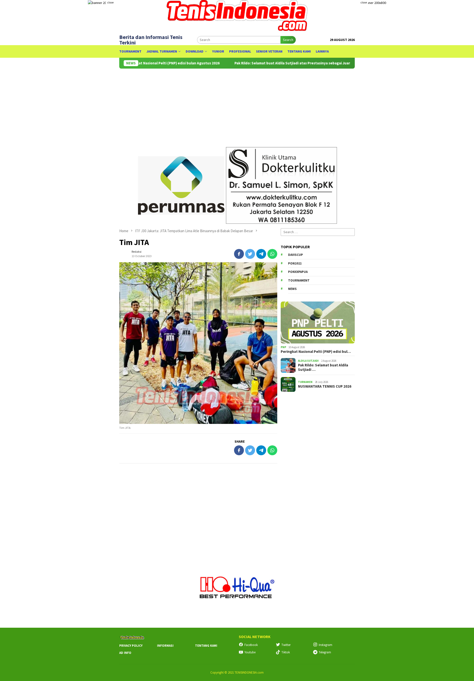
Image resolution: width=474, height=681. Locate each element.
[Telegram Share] (261, 254)
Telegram (325, 652)
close (110, 2)
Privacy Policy (130, 645)
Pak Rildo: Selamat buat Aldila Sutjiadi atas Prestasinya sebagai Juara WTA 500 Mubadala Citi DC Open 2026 (304, 63)
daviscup (295, 255)
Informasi (165, 645)
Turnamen (305, 382)
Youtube (250, 652)
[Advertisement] (267, 105)
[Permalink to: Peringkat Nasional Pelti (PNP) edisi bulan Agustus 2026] (318, 322)
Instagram (325, 645)
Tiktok (285, 652)
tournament (299, 280)
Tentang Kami (206, 645)
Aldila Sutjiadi (308, 360)
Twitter (286, 645)
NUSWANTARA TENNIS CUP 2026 (324, 386)
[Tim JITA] (198, 343)
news (292, 289)
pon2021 (295, 263)
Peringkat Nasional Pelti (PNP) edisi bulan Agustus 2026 (152, 63)
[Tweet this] (250, 254)
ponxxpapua (298, 272)
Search (288, 40)
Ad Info (125, 653)
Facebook (251, 645)
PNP (283, 347)
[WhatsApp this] (272, 254)
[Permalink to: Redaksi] (124, 253)
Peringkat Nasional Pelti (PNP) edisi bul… (316, 351)
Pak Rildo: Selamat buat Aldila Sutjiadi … (323, 367)
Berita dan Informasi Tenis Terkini (150, 40)
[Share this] (239, 254)
